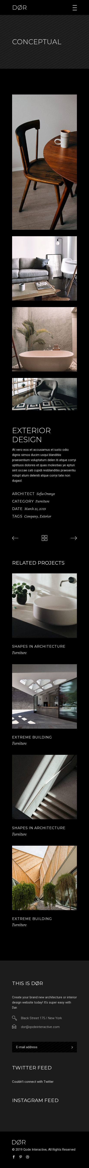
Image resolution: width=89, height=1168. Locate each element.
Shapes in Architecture (38, 646)
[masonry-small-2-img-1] (44, 162)
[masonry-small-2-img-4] (44, 394)
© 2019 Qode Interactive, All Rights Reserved (43, 1149)
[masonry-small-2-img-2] (44, 268)
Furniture (42, 501)
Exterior (45, 516)
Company (31, 516)
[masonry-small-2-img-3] (44, 339)
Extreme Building (32, 737)
